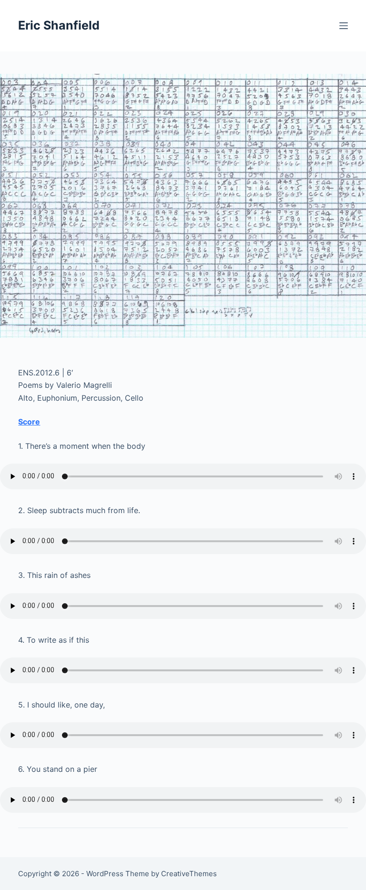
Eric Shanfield (59, 25)
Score (29, 421)
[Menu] (343, 25)
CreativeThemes (189, 873)
